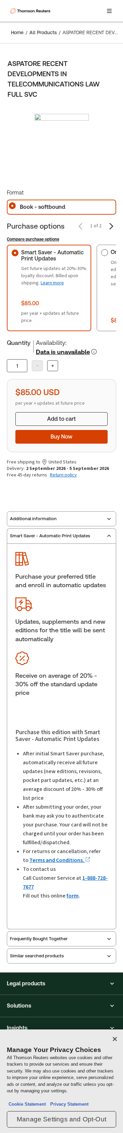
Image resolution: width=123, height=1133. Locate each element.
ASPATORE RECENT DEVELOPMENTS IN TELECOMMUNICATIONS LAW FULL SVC (91, 32)
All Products (43, 32)
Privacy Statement (67, 1104)
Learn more (52, 283)
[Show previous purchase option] (80, 226)
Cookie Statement (27, 1104)
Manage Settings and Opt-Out (61, 1119)
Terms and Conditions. (57, 860)
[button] (61, 984)
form (73, 895)
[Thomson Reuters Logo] (31, 11)
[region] (61, 1081)
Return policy (63, 475)
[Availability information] (94, 351)
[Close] (114, 1039)
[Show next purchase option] (111, 226)
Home (17, 32)
